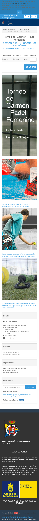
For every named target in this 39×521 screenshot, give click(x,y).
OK (19, 12)
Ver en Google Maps (10, 322)
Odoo (16, 513)
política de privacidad (19, 3)
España (26, 29)
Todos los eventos (9, 29)
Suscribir (30, 387)
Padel (20, 29)
